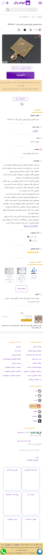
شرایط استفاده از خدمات (34, 367)
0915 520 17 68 (23, 433)
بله (36, 391)
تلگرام (35, 411)
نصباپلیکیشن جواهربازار (32, 458)
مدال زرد (34, 240)
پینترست (34, 416)
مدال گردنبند (33, 236)
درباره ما (18, 347)
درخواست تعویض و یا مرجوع (32, 371)
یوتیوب (35, 421)
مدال (33, 17)
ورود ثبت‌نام (3, 2)
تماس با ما (18, 351)
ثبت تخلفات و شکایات (34, 379)
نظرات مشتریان (16, 355)
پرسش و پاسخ (16, 363)
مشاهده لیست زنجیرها (31, 226)
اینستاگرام (33, 406)
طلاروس (35, 131)
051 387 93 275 (24, 441)
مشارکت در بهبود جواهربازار (13, 367)
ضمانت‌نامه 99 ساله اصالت (33, 355)
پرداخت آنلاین (37, 347)
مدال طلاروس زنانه (24, 17)
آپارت (35, 400)
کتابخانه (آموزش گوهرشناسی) (12, 359)
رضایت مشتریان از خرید (34, 375)
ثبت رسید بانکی (36, 359)
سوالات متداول (37, 363)
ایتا (36, 395)
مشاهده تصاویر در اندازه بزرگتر (21, 68)
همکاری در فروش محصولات (13, 371)
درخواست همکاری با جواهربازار (12, 375)
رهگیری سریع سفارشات (34, 351)
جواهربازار (39, 17)
